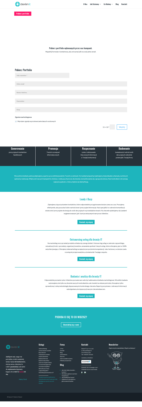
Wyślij (122, 127)
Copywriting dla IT (43, 370)
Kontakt (124, 4)
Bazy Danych (42, 352)
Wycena (62, 356)
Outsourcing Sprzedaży (45, 362)
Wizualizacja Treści (44, 368)
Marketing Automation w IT (46, 372)
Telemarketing (43, 348)
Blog (117, 4)
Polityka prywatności (65, 360)
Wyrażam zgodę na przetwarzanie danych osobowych (36, 121)
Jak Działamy (94, 4)
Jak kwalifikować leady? (68, 377)
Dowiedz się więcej (86, 222)
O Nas (85, 4)
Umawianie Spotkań (44, 366)
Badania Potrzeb (43, 358)
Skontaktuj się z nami (71, 324)
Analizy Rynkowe (43, 356)
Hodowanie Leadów (44, 354)
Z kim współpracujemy (66, 358)
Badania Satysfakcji (44, 360)
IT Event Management (45, 364)
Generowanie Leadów (45, 350)
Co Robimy (107, 4)
